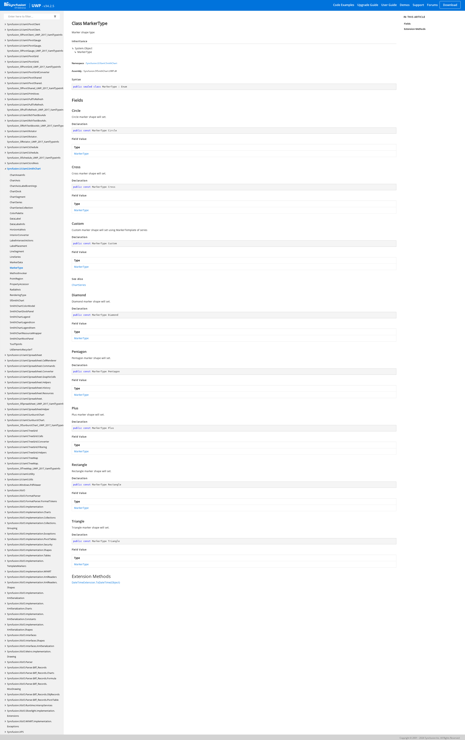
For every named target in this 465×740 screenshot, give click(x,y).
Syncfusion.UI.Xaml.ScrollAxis (23, 163)
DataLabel (15, 218)
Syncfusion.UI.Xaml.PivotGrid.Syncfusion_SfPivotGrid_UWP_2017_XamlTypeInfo (34, 64)
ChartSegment (17, 196)
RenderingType (18, 295)
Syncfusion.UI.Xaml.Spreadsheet (24, 355)
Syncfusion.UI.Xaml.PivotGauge (24, 40)
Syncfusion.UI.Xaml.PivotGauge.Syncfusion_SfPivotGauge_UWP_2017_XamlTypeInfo (35, 48)
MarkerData (16, 262)
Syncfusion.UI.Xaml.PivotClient (23, 24)
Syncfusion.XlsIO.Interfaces (21, 635)
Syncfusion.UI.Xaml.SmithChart (24, 168)
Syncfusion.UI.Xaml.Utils (20, 479)
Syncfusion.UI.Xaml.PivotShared (24, 77)
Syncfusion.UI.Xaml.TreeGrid (22, 430)
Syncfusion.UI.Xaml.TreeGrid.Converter (28, 441)
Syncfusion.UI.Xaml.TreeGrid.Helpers (26, 452)
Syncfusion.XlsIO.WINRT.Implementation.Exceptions (29, 724)
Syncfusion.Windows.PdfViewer (24, 484)
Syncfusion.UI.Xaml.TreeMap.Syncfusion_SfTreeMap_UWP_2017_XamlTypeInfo (33, 466)
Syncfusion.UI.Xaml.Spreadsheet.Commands (31, 366)
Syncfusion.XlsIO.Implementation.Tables (29, 555)
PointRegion (16, 278)
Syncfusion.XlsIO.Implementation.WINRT (29, 571)
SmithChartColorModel (22, 306)
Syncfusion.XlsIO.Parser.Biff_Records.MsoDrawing (27, 686)
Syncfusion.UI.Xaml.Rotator (22, 131)
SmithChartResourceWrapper (26, 333)
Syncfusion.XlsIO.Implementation (25, 506)
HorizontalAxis (18, 229)
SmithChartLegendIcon (22, 322)
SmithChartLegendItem (22, 327)
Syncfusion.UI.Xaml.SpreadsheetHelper (28, 409)
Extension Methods (414, 29)
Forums (432, 5)
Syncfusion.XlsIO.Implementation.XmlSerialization (25, 595)
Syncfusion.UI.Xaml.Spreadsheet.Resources (30, 393)
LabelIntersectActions (21, 240)
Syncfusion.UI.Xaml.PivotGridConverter (28, 72)
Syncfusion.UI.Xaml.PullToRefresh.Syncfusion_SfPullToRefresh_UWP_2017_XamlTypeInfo (36, 107)
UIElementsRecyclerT (21, 349)
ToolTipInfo (16, 344)
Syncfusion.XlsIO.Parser (20, 662)
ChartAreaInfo (17, 175)
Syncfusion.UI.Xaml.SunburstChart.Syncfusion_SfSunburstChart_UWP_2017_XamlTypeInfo (37, 422)
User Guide (389, 5)
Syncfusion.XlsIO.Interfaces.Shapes (26, 640)
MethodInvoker (18, 273)
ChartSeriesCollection (21, 207)
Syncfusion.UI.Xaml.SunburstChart (25, 414)
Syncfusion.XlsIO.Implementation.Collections (31, 517)
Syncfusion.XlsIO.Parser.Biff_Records (26, 667)
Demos (405, 5)
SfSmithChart (17, 300)
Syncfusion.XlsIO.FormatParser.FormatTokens (32, 501)
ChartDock (15, 191)
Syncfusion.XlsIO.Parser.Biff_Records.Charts (30, 673)
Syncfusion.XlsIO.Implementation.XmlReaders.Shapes (32, 585)
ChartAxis (15, 180)
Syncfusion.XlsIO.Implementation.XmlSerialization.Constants (25, 616)
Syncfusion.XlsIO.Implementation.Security (29, 544)
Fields (407, 23)
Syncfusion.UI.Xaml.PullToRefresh (25, 99)
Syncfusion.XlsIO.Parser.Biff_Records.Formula (31, 678)
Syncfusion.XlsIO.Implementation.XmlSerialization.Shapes (25, 627)
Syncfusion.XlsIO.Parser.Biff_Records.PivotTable (32, 699)
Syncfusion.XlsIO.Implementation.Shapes (29, 550)
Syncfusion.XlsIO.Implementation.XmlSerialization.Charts (25, 606)
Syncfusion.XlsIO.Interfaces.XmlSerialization (30, 646)
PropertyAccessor (19, 284)
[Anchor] (70, 100)
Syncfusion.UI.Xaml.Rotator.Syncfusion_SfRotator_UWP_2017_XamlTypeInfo (33, 139)
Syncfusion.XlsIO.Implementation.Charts (29, 512)
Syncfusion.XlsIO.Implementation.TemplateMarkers (25, 563)
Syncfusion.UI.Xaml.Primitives (23, 93)
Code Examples (343, 5)
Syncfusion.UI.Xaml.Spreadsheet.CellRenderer (31, 360)
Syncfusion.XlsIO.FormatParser (24, 495)
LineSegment (17, 251)
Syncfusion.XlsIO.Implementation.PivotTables (31, 539)
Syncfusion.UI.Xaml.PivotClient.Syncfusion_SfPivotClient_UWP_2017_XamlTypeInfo (34, 32)
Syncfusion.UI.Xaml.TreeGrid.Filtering (27, 447)
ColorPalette (16, 213)
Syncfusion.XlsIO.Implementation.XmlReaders (32, 577)
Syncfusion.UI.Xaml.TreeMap (22, 458)
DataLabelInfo (17, 224)
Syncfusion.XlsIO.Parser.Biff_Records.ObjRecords (33, 694)
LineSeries (15, 256)
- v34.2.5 (48, 6)
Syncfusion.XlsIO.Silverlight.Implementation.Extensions (31, 713)
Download (450, 5)
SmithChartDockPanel (22, 311)
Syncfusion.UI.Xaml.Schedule (22, 147)
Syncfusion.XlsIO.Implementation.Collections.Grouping (31, 525)
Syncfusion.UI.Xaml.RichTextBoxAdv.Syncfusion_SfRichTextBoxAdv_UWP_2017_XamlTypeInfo (37, 123)
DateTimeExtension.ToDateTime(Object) (96, 582)
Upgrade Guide (367, 5)
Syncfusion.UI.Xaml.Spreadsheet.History (28, 387)
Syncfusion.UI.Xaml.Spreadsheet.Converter (30, 371)
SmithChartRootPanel (21, 338)
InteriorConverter (19, 235)
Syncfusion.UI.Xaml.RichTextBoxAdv (26, 115)
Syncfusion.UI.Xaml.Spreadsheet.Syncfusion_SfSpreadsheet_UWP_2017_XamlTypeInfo (35, 401)
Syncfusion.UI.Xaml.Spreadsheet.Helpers (29, 382)
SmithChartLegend (20, 316)
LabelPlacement (18, 246)
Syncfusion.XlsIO (16, 490)
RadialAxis (15, 289)
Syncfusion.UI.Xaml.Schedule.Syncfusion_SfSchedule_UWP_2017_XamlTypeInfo (33, 155)
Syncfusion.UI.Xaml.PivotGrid (23, 56)
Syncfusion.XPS (15, 731)
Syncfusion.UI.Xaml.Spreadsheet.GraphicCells (31, 376)
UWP (36, 5)
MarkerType (16, 267)
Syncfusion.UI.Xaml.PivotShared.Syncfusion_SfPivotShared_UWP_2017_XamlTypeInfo (35, 85)
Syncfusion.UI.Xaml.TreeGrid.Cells (25, 436)
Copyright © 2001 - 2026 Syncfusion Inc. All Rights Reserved (430, 737)
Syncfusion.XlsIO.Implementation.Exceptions (31, 533)
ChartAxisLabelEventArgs (23, 186)
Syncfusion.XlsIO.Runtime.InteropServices (29, 705)
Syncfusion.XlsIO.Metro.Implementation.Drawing (29, 654)
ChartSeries (16, 202)
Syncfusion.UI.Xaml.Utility (21, 474)
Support (418, 5)
